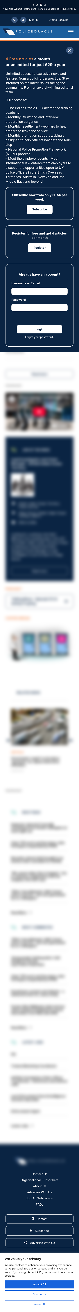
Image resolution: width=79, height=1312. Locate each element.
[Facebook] (34, 4)
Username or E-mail (25, 283)
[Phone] (41, 4)
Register (39, 247)
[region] (39, 1282)
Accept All (39, 1284)
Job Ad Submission (39, 1198)
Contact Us (30, 8)
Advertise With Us (12, 8)
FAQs (39, 1204)
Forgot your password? (39, 337)
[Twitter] (37, 4)
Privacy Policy (68, 8)
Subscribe (39, 209)
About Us (39, 1186)
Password (18, 299)
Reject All (40, 1304)
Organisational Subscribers (39, 1180)
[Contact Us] (45, 4)
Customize (39, 1294)
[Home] (27, 32)
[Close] (69, 50)
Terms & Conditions (48, 8)
